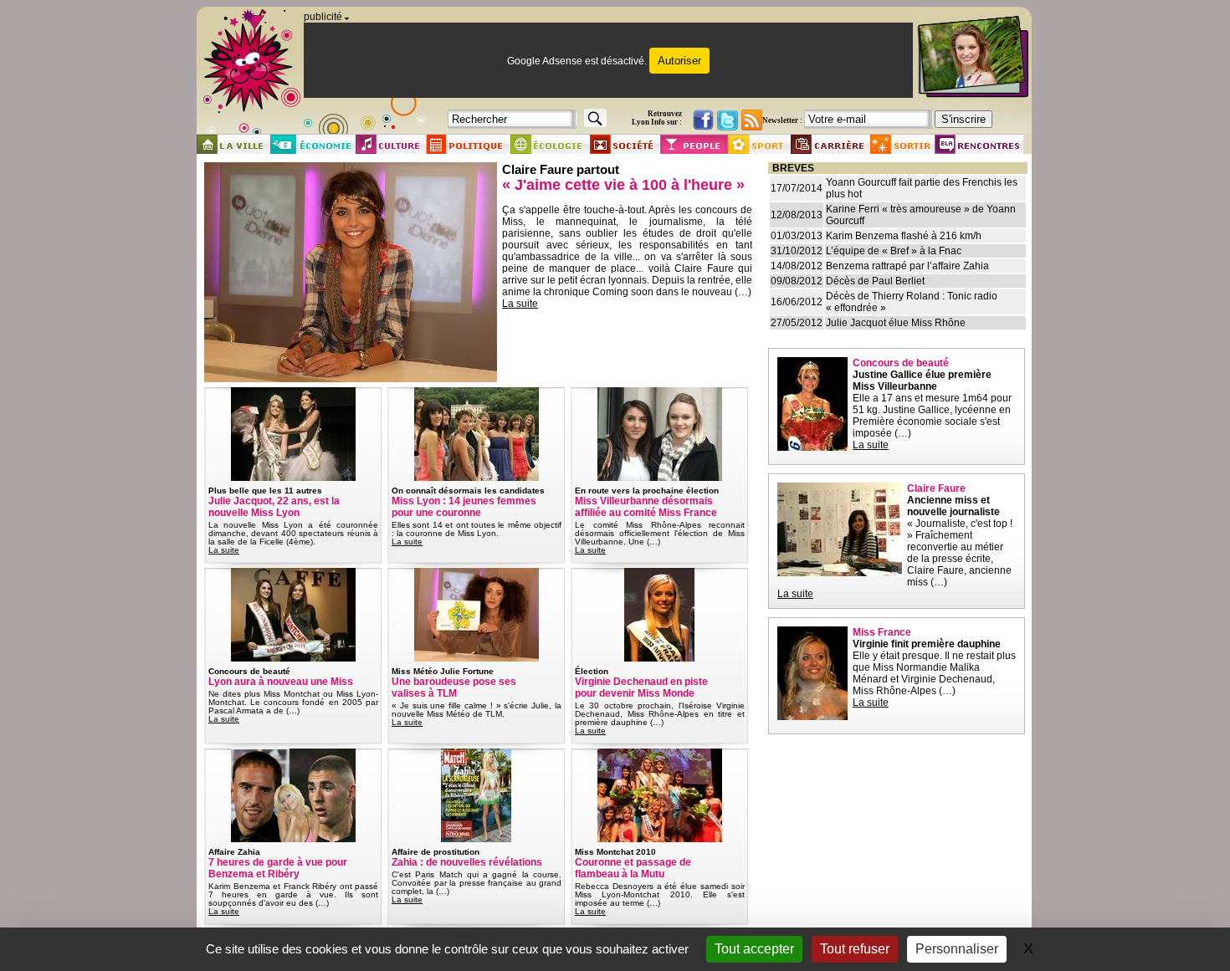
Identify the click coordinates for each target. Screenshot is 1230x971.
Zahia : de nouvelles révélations (467, 862)
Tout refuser (854, 949)
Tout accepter (754, 949)
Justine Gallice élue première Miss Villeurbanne (922, 380)
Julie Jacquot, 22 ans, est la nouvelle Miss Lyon (274, 507)
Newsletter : (782, 120)
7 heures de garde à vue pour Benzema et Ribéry (277, 868)
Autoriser (679, 60)
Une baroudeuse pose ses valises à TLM (454, 687)
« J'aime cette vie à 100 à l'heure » (623, 184)
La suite (520, 303)
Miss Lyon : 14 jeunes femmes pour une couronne (464, 507)
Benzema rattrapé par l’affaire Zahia (907, 266)
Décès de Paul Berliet (875, 281)
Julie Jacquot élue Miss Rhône (896, 323)
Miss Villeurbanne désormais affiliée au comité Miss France (646, 507)
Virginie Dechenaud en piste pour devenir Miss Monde (641, 687)
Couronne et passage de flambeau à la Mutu (633, 868)
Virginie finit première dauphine (927, 644)
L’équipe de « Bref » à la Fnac (893, 251)
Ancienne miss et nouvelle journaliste (953, 506)
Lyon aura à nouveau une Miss (280, 681)
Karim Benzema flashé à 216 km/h (903, 236)
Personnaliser (956, 949)
